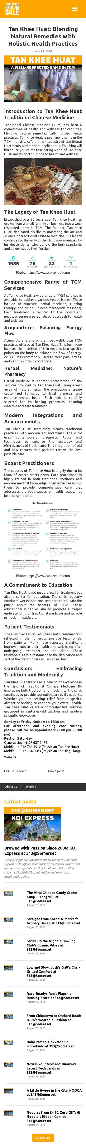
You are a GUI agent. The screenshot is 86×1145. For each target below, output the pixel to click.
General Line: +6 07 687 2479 (25, 742)
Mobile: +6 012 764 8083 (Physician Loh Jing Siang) (42, 751)
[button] (75, 9)
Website (10, 757)
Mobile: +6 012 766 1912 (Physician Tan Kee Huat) (41, 747)
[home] (11, 9)
